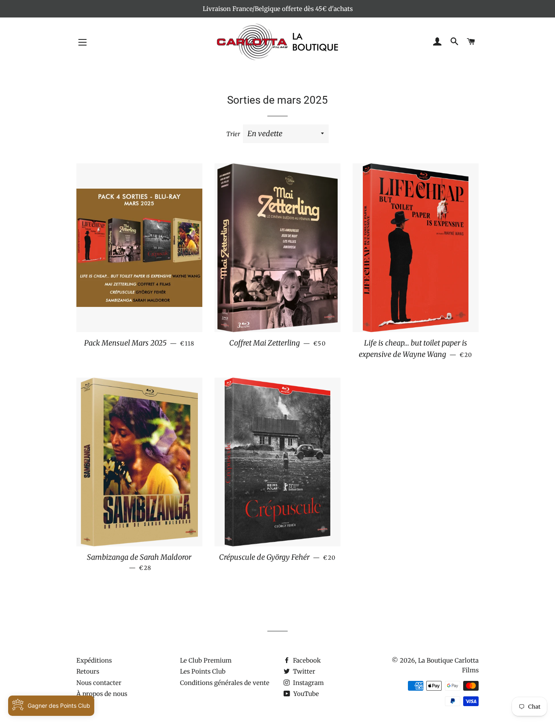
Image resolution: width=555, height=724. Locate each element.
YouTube (305, 694)
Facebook (306, 660)
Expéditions (94, 660)
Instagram (307, 683)
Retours (87, 671)
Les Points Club (202, 671)
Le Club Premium (206, 660)
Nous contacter (98, 683)
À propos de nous (101, 694)
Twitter (303, 671)
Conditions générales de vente (224, 683)
